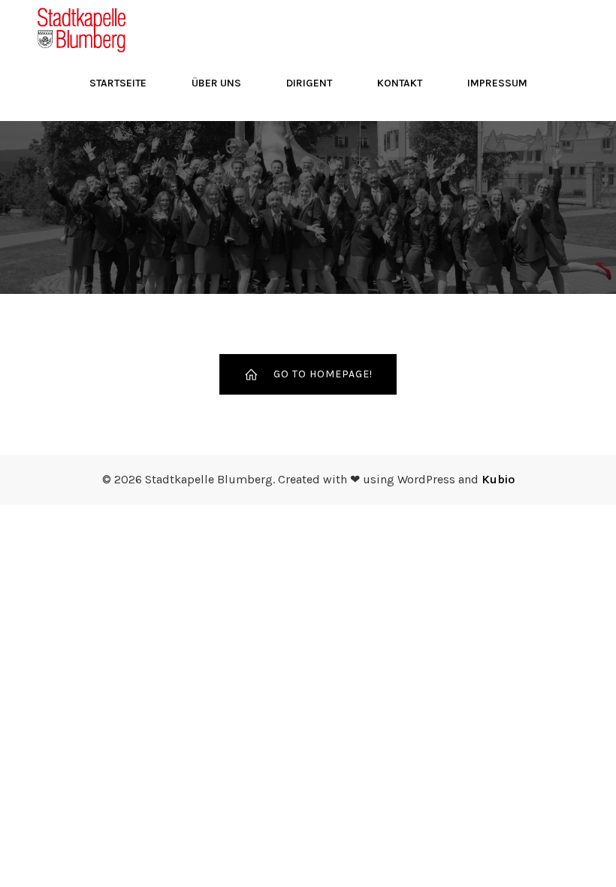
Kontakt (399, 83)
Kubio (498, 479)
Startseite (117, 83)
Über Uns (216, 83)
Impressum (497, 83)
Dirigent (309, 83)
